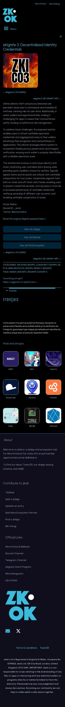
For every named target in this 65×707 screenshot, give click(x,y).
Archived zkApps (26, 265)
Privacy (38, 268)
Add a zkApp (12, 499)
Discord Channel (14, 553)
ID (6, 268)
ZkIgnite (21, 272)
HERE (21, 468)
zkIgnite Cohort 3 (37, 272)
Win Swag (10, 526)
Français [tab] (13, 291)
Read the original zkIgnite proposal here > (24, 218)
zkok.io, (21, 449)
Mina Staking (54, 4)
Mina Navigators (14, 573)
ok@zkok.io (31, 457)
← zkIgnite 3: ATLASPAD (14, 92)
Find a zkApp (12, 519)
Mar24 (13, 272)
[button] (33, 28)
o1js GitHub (11, 580)
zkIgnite (47, 268)
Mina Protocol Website (17, 546)
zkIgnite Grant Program (18, 566)
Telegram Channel (15, 560)
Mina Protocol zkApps (20, 268)
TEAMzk (9, 492)
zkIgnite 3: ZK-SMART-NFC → (47, 98)
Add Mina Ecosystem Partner (21, 512)
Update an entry (14, 506)
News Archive (40, 4)
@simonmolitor (19, 212)
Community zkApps (46, 265)
